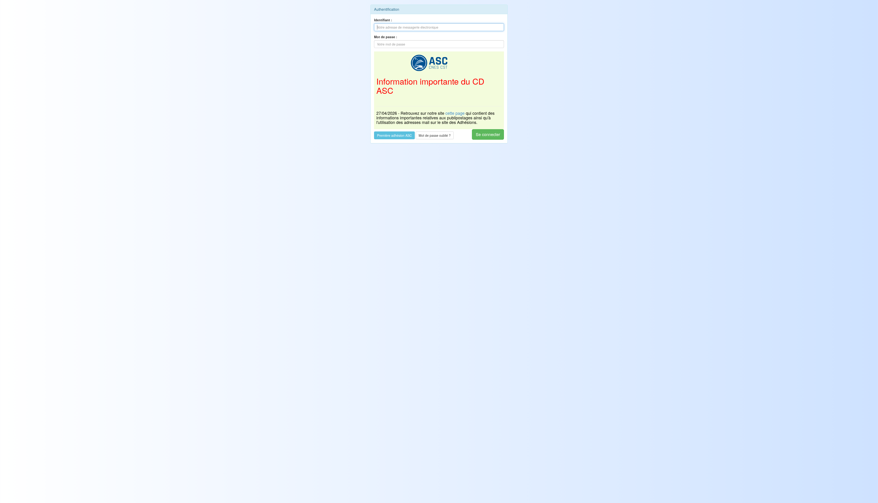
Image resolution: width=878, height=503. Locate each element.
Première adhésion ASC (394, 135)
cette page (455, 113)
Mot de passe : (385, 37)
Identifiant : (383, 20)
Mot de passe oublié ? (435, 135)
